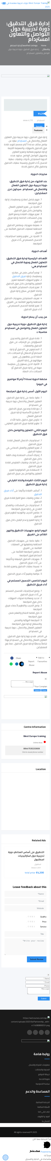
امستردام (22, 140)
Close (44, 690)
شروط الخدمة (44, 1079)
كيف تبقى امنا (44, 1112)
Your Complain (40, 686)
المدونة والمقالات (42, 1069)
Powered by (45, 1152)
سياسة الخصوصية (43, 1084)
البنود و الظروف (43, 1116)
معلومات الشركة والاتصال (39, 1065)
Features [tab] (38, 130)
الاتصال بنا (46, 1121)
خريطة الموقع (44, 1074)
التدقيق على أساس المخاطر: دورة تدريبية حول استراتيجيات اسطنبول (26, 856)
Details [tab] (39, 126)
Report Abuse (31, 663)
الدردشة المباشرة (43, 1102)
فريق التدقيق (19, 276)
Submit (37, 690)
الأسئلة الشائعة (43, 1107)
